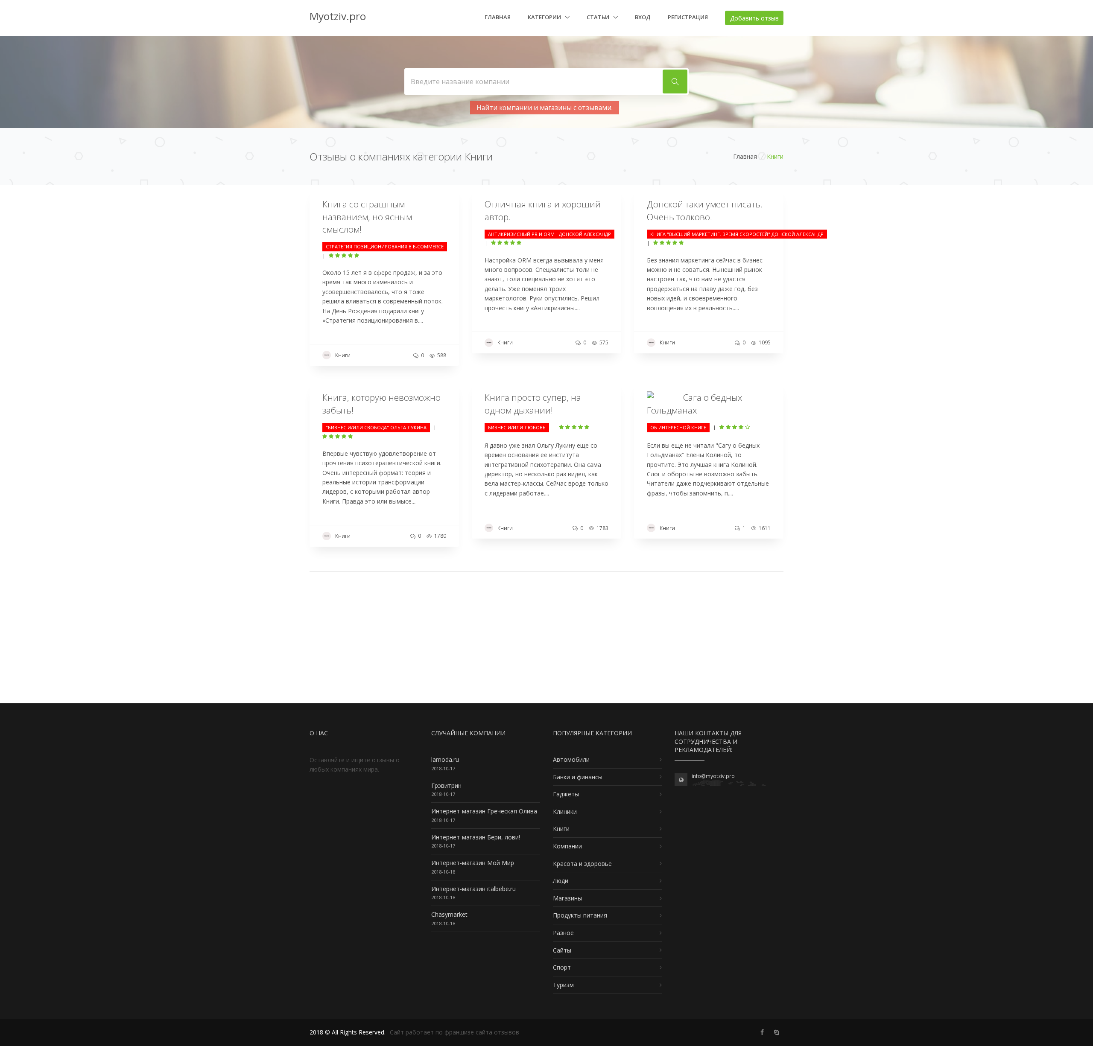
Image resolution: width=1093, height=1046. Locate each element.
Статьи (599, 17)
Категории (545, 17)
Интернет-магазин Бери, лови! (475, 837)
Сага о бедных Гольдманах (694, 403)
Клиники (565, 811)
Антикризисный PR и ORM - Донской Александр (549, 234)
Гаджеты (566, 794)
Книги (343, 355)
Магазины (567, 898)
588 (441, 355)
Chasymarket (449, 914)
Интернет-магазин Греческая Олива (484, 811)
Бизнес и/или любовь (517, 427)
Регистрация (688, 17)
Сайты (562, 950)
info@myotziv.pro (713, 776)
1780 (439, 535)
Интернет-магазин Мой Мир (472, 863)
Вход (643, 17)
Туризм (563, 985)
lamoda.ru (445, 759)
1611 (764, 528)
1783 (601, 528)
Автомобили (571, 759)
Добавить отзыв (754, 18)
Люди (560, 881)
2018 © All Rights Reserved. (348, 1032)
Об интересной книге (678, 427)
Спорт (562, 967)
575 (603, 342)
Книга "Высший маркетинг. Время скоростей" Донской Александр (737, 234)
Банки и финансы (577, 777)
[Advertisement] (546, 643)
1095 (764, 342)
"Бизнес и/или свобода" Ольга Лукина (376, 427)
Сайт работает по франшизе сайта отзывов (454, 1032)
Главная (498, 17)
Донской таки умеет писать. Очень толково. (705, 210)
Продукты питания (580, 915)
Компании (567, 846)
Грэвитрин (446, 785)
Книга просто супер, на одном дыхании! (533, 403)
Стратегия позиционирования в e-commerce (385, 246)
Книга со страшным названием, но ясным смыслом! (367, 216)
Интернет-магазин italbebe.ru (473, 889)
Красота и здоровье (582, 864)
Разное (563, 933)
